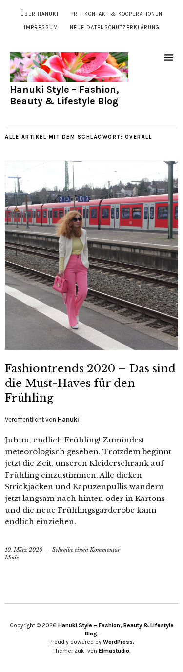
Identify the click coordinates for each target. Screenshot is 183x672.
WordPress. (118, 641)
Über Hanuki (39, 14)
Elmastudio (114, 650)
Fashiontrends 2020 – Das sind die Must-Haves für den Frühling (90, 383)
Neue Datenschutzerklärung (115, 27)
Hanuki (68, 419)
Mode (12, 557)
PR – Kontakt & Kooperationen (116, 14)
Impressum (41, 27)
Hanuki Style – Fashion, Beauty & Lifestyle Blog (64, 95)
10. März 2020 (23, 549)
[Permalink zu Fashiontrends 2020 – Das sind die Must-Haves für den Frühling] (91, 347)
